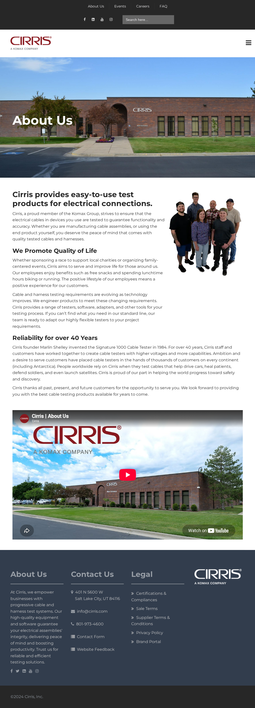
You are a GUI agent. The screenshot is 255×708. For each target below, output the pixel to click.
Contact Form (90, 636)
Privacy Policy (149, 632)
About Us (96, 6)
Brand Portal (148, 641)
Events (120, 6)
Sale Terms (147, 608)
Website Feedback (95, 649)
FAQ (163, 6)
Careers (142, 6)
